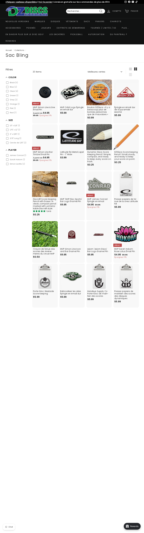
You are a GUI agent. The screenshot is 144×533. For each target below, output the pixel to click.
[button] (39, 211)
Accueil (9, 50)
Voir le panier (45, 2)
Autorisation (96, 34)
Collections (19, 50)
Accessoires (13, 28)
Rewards (11, 41)
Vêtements (72, 21)
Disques (55, 21)
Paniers (100, 21)
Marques (40, 21)
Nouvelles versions (17, 21)
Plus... (125, 28)
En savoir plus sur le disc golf (25, 34)
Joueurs (46, 28)
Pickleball (76, 34)
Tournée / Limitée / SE (103, 28)
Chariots (115, 21)
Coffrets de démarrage (71, 28)
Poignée (31, 28)
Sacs (87, 21)
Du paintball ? (118, 34)
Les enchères (57, 34)
